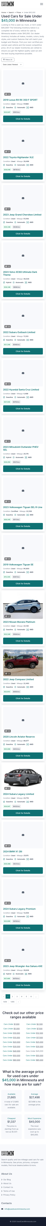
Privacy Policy (9, 1195)
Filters (8, 59)
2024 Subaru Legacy (18, 794)
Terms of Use (9, 1191)
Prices (19, 12)
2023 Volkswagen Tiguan (22, 507)
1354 (5, 1002)
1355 (12, 1002)
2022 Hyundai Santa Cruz (21, 389)
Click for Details (23, 119)
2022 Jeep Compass (18, 679)
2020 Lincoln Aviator (19, 736)
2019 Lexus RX (20, 100)
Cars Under (11, 1024)
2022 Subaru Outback (19, 332)
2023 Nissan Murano (19, 622)
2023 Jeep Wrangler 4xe (22, 966)
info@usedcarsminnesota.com (17, 1209)
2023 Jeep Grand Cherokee (22, 214)
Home (3, 12)
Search (11, 12)
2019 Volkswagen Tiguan (18, 564)
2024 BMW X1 (12, 851)
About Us (7, 1183)
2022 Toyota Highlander (18, 157)
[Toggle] (41, 4)
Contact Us (8, 1187)
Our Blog (7, 1179)
